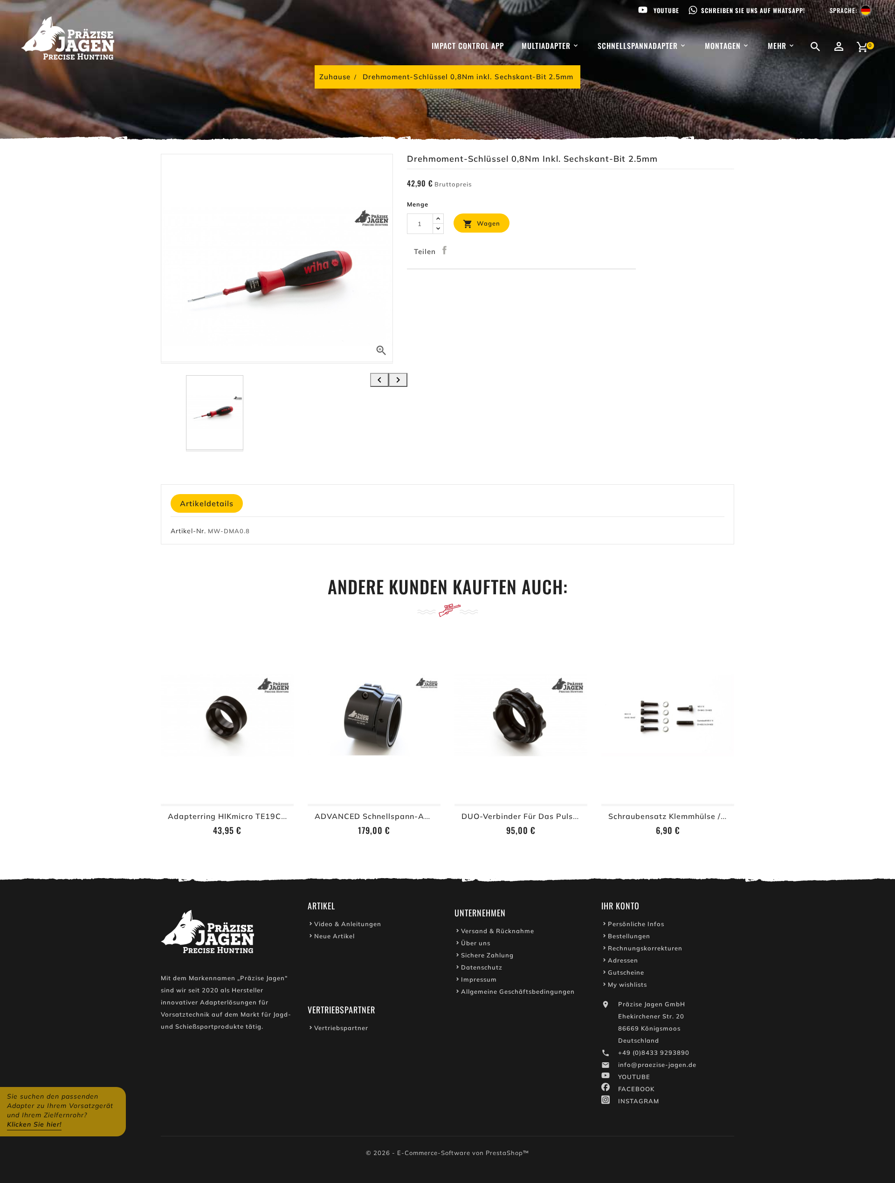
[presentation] (379, 380)
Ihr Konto (620, 906)
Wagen (481, 224)
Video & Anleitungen (347, 924)
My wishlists (627, 984)
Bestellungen (629, 936)
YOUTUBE (634, 1076)
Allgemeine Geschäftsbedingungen (518, 991)
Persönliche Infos (636, 924)
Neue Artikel (334, 936)
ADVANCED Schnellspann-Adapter (383, 816)
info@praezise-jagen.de (657, 1064)
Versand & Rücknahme (497, 931)
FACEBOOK (636, 1089)
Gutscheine (626, 972)
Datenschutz (482, 967)
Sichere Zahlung (487, 955)
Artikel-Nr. (188, 531)
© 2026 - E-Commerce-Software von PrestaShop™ (447, 1152)
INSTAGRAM (638, 1101)
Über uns (475, 943)
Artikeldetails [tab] (207, 503)
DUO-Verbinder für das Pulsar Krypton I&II (545, 816)
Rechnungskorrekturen (645, 948)
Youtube (666, 10)
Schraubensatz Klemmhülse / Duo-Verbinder (694, 816)
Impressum (479, 979)
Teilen (445, 250)
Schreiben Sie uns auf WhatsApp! (753, 10)
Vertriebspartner (341, 1028)
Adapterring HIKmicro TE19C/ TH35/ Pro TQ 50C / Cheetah (283, 816)
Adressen (623, 960)
